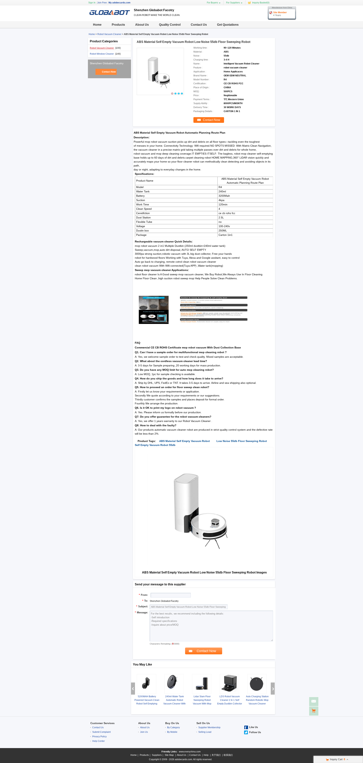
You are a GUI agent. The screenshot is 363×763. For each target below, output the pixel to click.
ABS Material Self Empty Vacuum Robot (184, 441)
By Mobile (172, 732)
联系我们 (228, 755)
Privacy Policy (99, 736)
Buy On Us (172, 723)
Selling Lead (204, 732)
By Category (173, 727)
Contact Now (109, 71)
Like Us (253, 727)
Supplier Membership (209, 727)
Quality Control (170, 24)
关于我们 (216, 755)
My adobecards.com (119, 2)
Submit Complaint (101, 732)
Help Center (98, 741)
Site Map (169, 755)
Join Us (144, 732)
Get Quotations (228, 24)
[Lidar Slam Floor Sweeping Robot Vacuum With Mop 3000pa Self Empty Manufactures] (201, 684)
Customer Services (102, 723)
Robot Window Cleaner (102, 54)
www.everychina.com (190, 751)
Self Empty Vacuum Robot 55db (155, 445)
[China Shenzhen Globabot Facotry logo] (109, 18)
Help (206, 755)
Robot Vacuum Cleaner (109, 34)
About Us (142, 24)
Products (118, 24)
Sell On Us (203, 723)
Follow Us (255, 732)
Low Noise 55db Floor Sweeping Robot (241, 441)
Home (97, 24)
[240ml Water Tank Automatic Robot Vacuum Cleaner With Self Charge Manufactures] (174, 684)
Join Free (102, 2)
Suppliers (157, 755)
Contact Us (199, 24)
